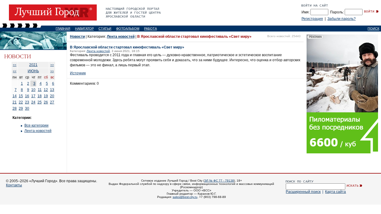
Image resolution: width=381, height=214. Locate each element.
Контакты (14, 185)
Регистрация (312, 19)
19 (46, 96)
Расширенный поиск (303, 192)
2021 (33, 65)
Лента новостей (37, 131)
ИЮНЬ (33, 71)
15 (21, 96)
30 (27, 108)
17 (33, 96)
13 (52, 90)
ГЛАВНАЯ (63, 28)
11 (40, 90)
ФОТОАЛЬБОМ (127, 28)
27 (52, 102)
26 (46, 102)
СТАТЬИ (105, 28)
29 (21, 108)
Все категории (36, 125)
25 (40, 102)
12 (46, 90)
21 (15, 102)
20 (52, 96)
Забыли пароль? (341, 19)
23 (27, 102)
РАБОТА (150, 28)
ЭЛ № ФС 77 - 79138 (219, 180)
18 (40, 96)
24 (33, 102)
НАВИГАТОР (84, 28)
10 (33, 90)
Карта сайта (335, 192)
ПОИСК (373, 28)
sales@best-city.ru (185, 197)
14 (15, 96)
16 (27, 96)
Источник (78, 73)
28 (15, 108)
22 (21, 102)
